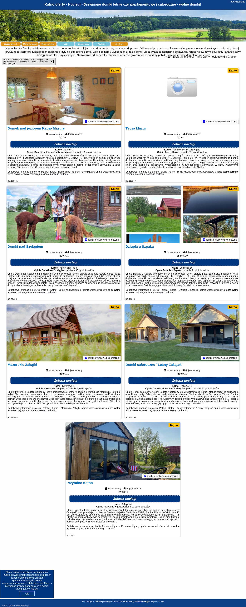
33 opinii (80, 270)
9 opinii (205, 388)
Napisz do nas (157, 601)
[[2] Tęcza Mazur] (182, 96)
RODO (34, 588)
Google (8, 575)
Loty (66, 44)
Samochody (83, 44)
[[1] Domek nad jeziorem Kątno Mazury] (64, 96)
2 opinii (195, 270)
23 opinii (87, 152)
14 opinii (78, 388)
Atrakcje (102, 44)
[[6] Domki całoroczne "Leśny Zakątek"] (182, 332)
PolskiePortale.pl (21, 606)
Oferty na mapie (29, 44)
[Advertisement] (123, 571)
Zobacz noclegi (65, 144)
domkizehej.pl (237, 1)
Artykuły (119, 44)
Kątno (115, 70)
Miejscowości (48, 44)
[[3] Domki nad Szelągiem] (64, 214)
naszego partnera (59, 174)
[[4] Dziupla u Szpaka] (182, 214)
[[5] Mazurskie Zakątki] (64, 332)
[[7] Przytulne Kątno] (123, 451)
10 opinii (135, 506)
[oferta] (86, 121)
